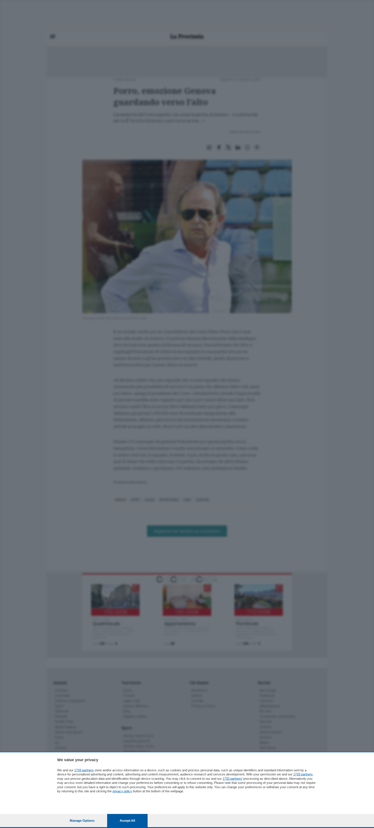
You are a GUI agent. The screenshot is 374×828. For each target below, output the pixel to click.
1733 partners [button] (84, 770)
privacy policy (122, 791)
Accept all (127, 820)
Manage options (82, 820)
